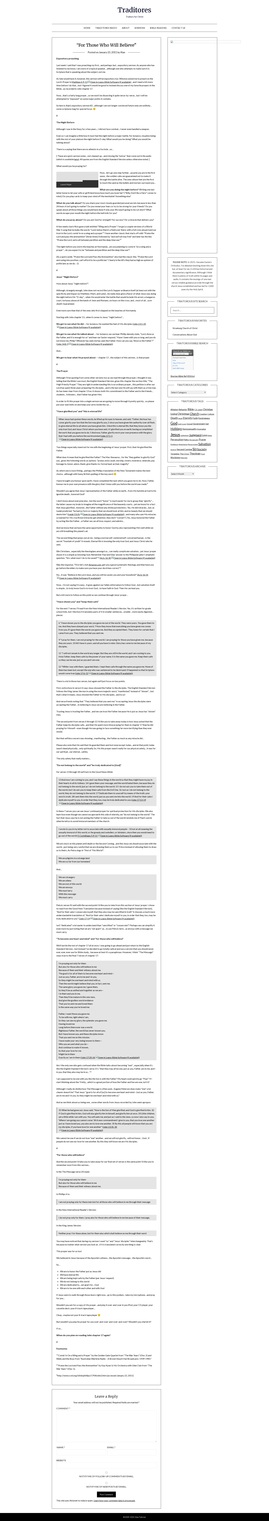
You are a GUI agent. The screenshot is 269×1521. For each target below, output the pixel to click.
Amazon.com (95, 564)
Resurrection (193, 444)
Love (204, 435)
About (126, 28)
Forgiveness (204, 418)
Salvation (204, 444)
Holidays (176, 428)
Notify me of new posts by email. (106, 1486)
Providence (174, 444)
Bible (191, 409)
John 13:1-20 (139, 324)
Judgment (195, 435)
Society (202, 449)
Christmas (183, 413)
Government (199, 423)
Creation (203, 414)
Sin (195, 449)
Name (61, 1447)
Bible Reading (158, 28)
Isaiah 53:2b (74, 514)
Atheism (174, 409)
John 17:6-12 (82, 673)
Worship (184, 458)
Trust (203, 454)
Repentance (183, 444)
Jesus (175, 434)
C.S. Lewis (198, 409)
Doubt (180, 418)
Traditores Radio (106, 28)
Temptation (175, 454)
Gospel (190, 424)
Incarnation (201, 429)
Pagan (209, 435)
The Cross (184, 454)
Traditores (134, 10)
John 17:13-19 (139, 800)
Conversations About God (185, 334)
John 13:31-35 (110, 1127)
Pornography (194, 440)
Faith (195, 418)
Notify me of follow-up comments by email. (106, 1476)
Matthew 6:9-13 (79, 82)
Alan (122, 52)
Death (174, 418)
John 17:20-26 (88, 1057)
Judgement (184, 435)
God (174, 423)
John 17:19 (84, 918)
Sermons (139, 28)
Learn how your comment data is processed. (114, 1500)
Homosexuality (189, 429)
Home (87, 28)
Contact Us (178, 28)
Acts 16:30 (105, 558)
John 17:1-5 (107, 436)
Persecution (177, 439)
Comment (63, 1408)
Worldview (175, 457)
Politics (186, 440)
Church (194, 413)
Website (61, 1460)
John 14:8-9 (62, 344)
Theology (195, 453)
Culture (210, 414)
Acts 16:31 (143, 574)
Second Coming (184, 449)
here (76, 159)
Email (111, 1447)
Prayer (202, 439)
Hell (207, 424)
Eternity (187, 418)
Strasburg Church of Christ (185, 328)
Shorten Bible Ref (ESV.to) (183, 376)
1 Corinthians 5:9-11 (88, 835)
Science (173, 449)
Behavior (183, 409)
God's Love (182, 424)
